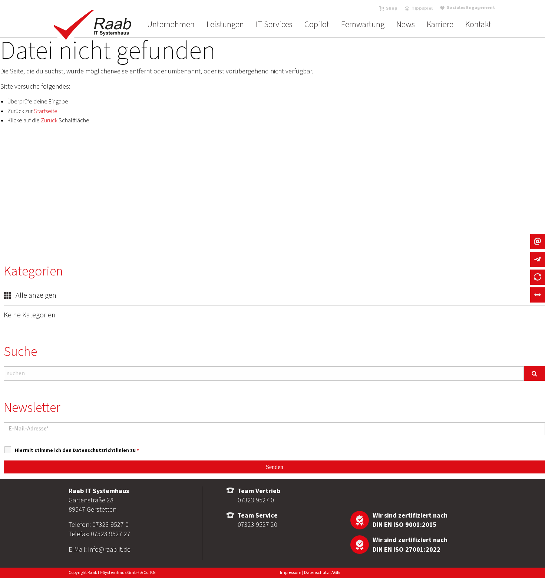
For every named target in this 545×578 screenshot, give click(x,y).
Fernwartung (362, 24)
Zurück (49, 120)
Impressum (290, 572)
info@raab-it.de (109, 549)
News (405, 24)
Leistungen (225, 24)
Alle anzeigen (35, 295)
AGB (335, 572)
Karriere (440, 24)
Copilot (316, 24)
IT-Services (274, 24)
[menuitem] (171, 24)
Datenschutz (316, 572)
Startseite (45, 111)
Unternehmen (171, 24)
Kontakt (478, 24)
